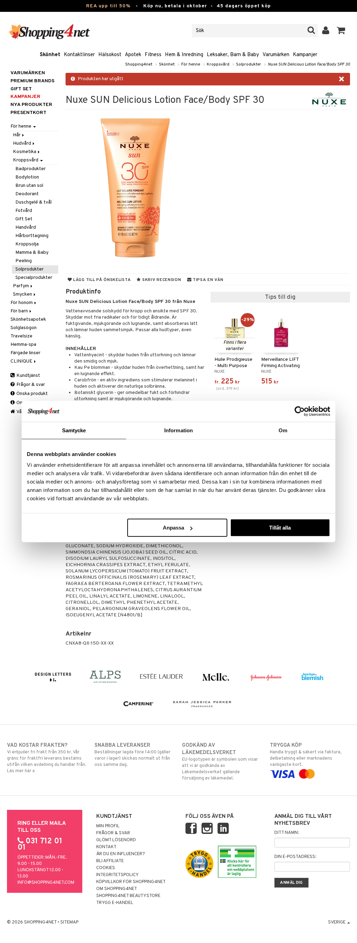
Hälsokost (109, 55)
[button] (341, 30)
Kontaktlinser (79, 55)
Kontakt (106, 847)
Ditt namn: (286, 833)
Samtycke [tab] (74, 430)
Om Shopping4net (116, 889)
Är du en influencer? (120, 854)
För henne (190, 64)
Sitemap (69, 922)
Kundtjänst (27, 376)
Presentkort (28, 113)
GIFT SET (21, 89)
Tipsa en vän (207, 280)
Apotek (133, 55)
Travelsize (21, 336)
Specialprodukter (33, 278)
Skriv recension (161, 280)
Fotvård (23, 211)
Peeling (23, 261)
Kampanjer (305, 55)
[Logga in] (325, 30)
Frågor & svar (30, 385)
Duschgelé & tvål (33, 202)
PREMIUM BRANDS (32, 81)
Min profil (108, 826)
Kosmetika (25, 152)
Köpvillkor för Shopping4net (131, 882)
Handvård (25, 227)
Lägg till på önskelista (101, 280)
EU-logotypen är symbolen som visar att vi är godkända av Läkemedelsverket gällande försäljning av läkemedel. (220, 761)
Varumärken (276, 55)
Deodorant (27, 194)
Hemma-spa (23, 345)
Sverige (337, 922)
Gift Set (23, 219)
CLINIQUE (21, 361)
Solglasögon (23, 328)
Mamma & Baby (31, 253)
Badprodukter (30, 169)
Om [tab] (283, 430)
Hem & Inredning (184, 55)
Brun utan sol (29, 186)
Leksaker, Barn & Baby (233, 55)
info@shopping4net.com (45, 882)
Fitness (153, 55)
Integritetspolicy (117, 875)
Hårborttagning (31, 236)
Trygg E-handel (114, 903)
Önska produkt (31, 394)
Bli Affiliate (110, 861)
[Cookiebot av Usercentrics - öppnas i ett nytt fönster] (299, 411)
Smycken (23, 294)
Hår (17, 135)
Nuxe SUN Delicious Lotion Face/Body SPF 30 (309, 64)
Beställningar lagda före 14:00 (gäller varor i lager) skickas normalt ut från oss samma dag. (132, 755)
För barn (19, 311)
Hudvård (22, 143)
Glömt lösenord (116, 840)
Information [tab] (178, 430)
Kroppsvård (218, 64)
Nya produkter (31, 105)
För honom (22, 303)
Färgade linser (25, 353)
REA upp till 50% (108, 6)
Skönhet (50, 55)
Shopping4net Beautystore (128, 896)
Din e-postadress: (295, 857)
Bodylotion (27, 177)
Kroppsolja (27, 244)
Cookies (105, 868)
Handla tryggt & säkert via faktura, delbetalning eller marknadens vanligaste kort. (305, 755)
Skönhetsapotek (28, 319)
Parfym (21, 286)
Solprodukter (248, 64)
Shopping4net (138, 64)
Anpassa (173, 528)
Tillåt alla (280, 528)
